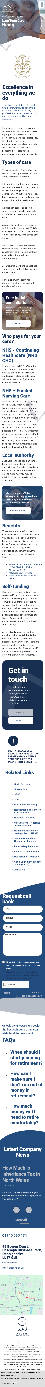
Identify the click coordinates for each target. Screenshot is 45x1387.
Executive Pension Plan (27, 851)
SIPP (17, 799)
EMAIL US (21, 720)
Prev (16, 1210)
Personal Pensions (24, 817)
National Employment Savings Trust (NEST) (26, 832)
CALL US (20, 712)
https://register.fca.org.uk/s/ (14, 1352)
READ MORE (18, 323)
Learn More (38, 1378)
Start (39, 1216)
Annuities (19, 869)
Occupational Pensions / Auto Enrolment (28, 824)
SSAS (17, 794)
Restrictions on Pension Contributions (27, 811)
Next (28, 1210)
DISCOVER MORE (18, 510)
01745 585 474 (32, 996)
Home (4, 16)
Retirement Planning (25, 804)
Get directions (9, 1262)
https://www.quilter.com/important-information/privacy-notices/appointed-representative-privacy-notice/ (23, 975)
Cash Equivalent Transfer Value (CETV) (28, 863)
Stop (41, 1216)
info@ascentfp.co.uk (13, 1267)
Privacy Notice (22, 1343)
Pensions (19, 16)
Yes (14, 1383)
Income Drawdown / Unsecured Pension (25, 840)
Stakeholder (21, 789)
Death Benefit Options (26, 856)
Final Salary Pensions (26, 846)
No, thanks (6, 1383)
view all (21, 1220)
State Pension (22, 784)
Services (11, 16)
